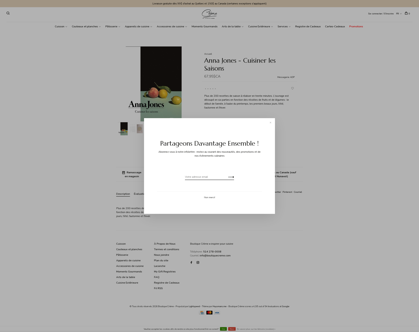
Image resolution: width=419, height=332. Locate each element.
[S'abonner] (230, 176)
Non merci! (209, 197)
